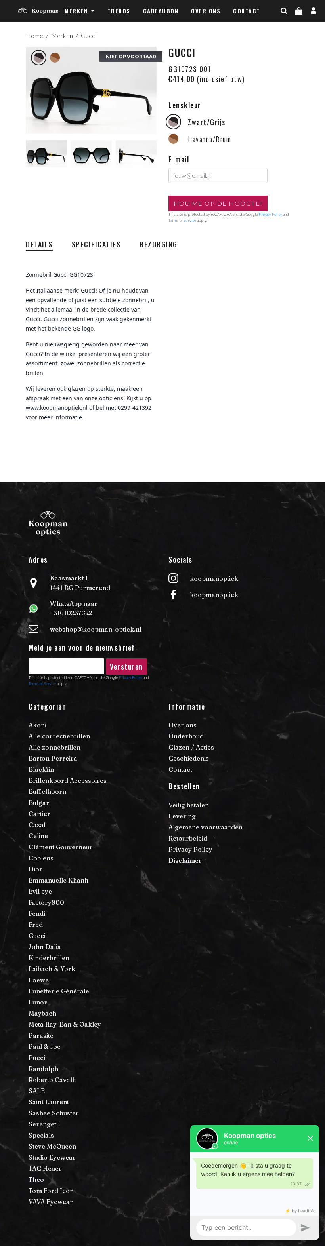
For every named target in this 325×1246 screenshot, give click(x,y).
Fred (36, 924)
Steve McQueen (52, 1146)
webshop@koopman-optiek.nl (95, 629)
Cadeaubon (161, 10)
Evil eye (40, 891)
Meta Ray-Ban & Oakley (65, 1024)
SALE (37, 1091)
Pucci (37, 1057)
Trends (118, 10)
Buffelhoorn (47, 791)
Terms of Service (182, 220)
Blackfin (41, 769)
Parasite (41, 1035)
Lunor (38, 1002)
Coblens (41, 858)
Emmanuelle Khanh (58, 880)
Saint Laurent (49, 1102)
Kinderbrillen (49, 958)
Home (34, 35)
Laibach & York (52, 969)
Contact (246, 10)
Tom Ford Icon (51, 1191)
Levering (182, 816)
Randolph (43, 1069)
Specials (41, 1135)
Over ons (205, 10)
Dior (35, 869)
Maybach (42, 1013)
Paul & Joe (45, 1046)
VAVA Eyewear (51, 1202)
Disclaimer (185, 860)
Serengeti (43, 1124)
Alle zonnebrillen (54, 747)
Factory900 (46, 902)
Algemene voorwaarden (205, 827)
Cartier (39, 814)
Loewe (39, 980)
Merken (76, 10)
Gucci (88, 35)
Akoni (37, 725)
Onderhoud (186, 736)
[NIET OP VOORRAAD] (91, 89)
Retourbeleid (187, 838)
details (39, 244)
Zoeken (297, 26)
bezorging (159, 244)
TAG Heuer (45, 1168)
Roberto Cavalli (52, 1080)
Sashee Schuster (54, 1113)
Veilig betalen (188, 805)
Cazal (37, 825)
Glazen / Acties (191, 747)
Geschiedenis (188, 758)
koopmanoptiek (214, 578)
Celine (38, 836)
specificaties (96, 244)
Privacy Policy (270, 214)
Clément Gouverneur (61, 847)
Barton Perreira (53, 758)
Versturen (126, 666)
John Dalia (45, 947)
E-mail (178, 159)
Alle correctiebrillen (59, 736)
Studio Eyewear (52, 1157)
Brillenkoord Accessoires (68, 780)
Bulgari (40, 803)
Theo (36, 1179)
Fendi (37, 913)
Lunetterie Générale (59, 991)
